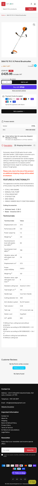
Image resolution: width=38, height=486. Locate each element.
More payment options (19, 90)
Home (3, 15)
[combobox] (19, 9)
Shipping (4, 420)
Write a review (19, 368)
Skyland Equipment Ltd (15, 483)
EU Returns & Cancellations (10, 430)
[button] (5, 79)
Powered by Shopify (28, 483)
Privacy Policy (6, 425)
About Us (4, 418)
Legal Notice (5, 432)
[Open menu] (3, 4)
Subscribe (30, 450)
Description (8, 145)
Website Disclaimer (7, 407)
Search (31, 9)
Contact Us (5, 416)
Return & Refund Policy (9, 423)
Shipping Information (24, 145)
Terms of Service (7, 427)
